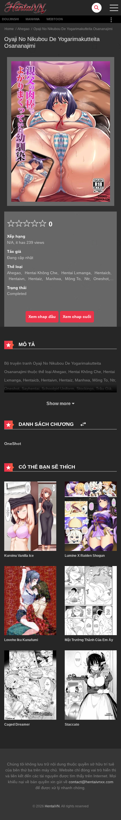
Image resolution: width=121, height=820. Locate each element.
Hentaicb (102, 273)
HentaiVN (52, 806)
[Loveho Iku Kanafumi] (30, 600)
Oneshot (101, 278)
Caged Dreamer (17, 724)
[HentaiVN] (25, 7)
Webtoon (54, 19)
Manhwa (33, 19)
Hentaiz (35, 278)
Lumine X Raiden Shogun (85, 556)
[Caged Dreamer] (30, 684)
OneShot (12, 443)
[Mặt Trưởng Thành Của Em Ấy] (91, 600)
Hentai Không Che (41, 273)
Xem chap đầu (42, 316)
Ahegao (23, 29)
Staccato (72, 724)
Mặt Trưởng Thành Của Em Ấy (89, 640)
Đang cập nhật (20, 257)
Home (9, 29)
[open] (114, 8)
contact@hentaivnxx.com (91, 782)
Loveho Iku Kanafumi (21, 640)
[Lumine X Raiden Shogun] (91, 516)
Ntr (86, 278)
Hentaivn (16, 278)
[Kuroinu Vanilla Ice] (30, 516)
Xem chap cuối (77, 316)
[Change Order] (83, 424)
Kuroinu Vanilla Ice (19, 556)
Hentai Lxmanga (76, 273)
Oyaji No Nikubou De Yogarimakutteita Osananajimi (73, 29)
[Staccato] (91, 684)
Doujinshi (10, 19)
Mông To (72, 278)
